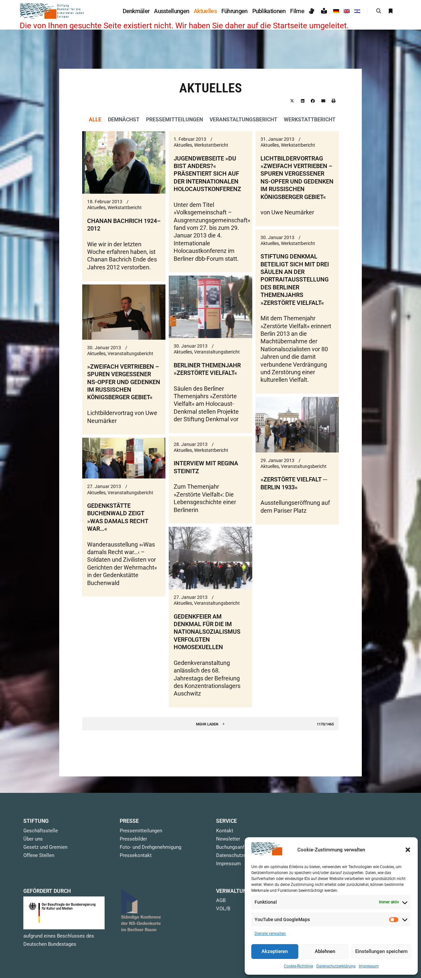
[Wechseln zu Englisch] (346, 11)
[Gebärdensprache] (313, 11)
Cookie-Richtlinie (298, 966)
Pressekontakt (136, 855)
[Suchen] (378, 11)
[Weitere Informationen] (390, 11)
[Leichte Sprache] (325, 11)
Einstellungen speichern (381, 951)
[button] (408, 849)
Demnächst (123, 119)
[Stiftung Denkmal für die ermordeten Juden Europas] (53, 11)
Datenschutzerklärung (336, 966)
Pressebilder (133, 839)
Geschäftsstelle (40, 831)
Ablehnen (325, 951)
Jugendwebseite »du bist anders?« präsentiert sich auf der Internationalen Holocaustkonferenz (207, 174)
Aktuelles (96, 207)
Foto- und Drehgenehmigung (150, 847)
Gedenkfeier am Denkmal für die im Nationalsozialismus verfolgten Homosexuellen (207, 632)
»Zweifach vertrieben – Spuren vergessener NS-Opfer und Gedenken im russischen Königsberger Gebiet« (123, 382)
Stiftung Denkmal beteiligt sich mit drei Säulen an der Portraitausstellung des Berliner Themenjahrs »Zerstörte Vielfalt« (294, 279)
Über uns (33, 839)
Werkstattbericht (309, 119)
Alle (95, 119)
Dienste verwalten (270, 933)
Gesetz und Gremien (45, 847)
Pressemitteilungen (174, 119)
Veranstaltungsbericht (243, 119)
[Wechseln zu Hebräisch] (357, 11)
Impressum (369, 966)
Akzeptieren (274, 951)
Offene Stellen (38, 855)
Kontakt (224, 831)
